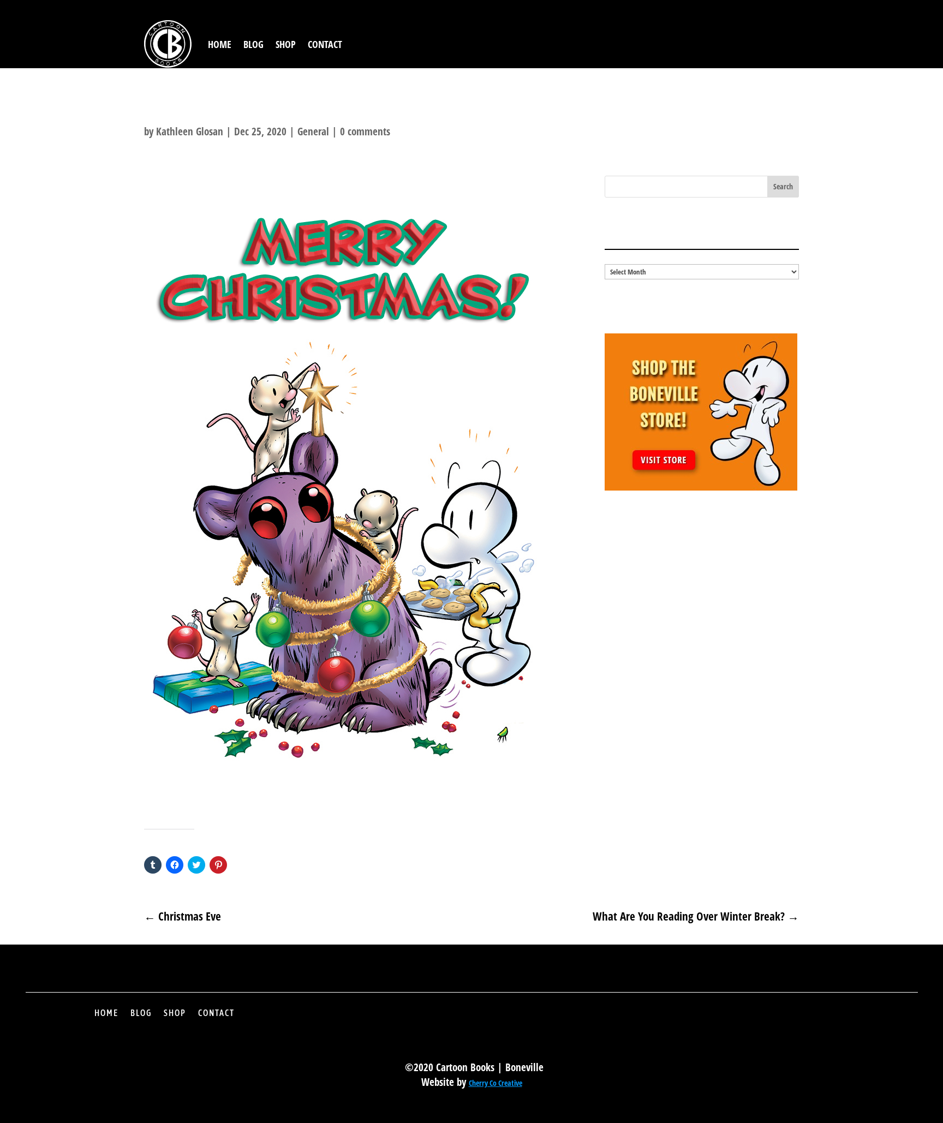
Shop (286, 44)
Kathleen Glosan (189, 131)
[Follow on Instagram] (758, 1021)
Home (219, 44)
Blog (253, 44)
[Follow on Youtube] (795, 1021)
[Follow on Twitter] (721, 1021)
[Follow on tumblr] (832, 1021)
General (313, 131)
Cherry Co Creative (495, 1083)
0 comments (365, 131)
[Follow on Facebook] (683, 1021)
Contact (325, 44)
